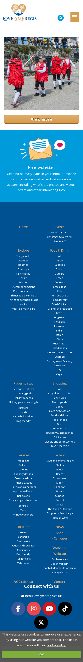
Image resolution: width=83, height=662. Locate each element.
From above (59, 478)
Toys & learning (60, 446)
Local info (23, 527)
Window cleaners (23, 514)
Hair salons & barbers (23, 487)
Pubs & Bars (60, 343)
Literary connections (23, 287)
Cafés (59, 278)
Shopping (60, 383)
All (59, 256)
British (59, 269)
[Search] (61, 18)
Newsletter (60, 548)
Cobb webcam (60, 559)
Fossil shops (60, 419)
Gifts (60, 424)
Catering (23, 469)
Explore (23, 250)
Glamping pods (23, 393)
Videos (60, 469)
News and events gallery (60, 460)
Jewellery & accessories (59, 432)
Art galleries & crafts (59, 393)
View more (41, 119)
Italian (59, 335)
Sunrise (59, 496)
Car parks (23, 537)
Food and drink (59, 415)
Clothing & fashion (59, 411)
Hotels (23, 412)
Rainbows (59, 487)
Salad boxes (60, 348)
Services (23, 455)
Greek (59, 313)
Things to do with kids (23, 295)
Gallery (60, 455)
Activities (23, 260)
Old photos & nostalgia (60, 513)
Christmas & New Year (59, 237)
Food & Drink (59, 250)
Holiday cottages (23, 398)
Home (23, 227)
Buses (23, 532)
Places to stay (23, 383)
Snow (59, 504)
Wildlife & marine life (23, 308)
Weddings (23, 460)
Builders (23, 465)
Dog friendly (23, 421)
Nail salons (23, 496)
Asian (60, 260)
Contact (59, 582)
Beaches (23, 264)
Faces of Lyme (60, 517)
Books (59, 406)
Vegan (59, 374)
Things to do (23, 256)
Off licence (59, 437)
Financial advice (23, 478)
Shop (60, 533)
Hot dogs (59, 321)
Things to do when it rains (23, 299)
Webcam (59, 554)
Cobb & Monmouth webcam (60, 568)
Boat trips (23, 269)
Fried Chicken (60, 304)
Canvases (61, 538)
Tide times (23, 563)
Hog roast (59, 317)
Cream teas (59, 287)
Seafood (60, 356)
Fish (59, 291)
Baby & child (60, 398)
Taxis (23, 510)
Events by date (59, 232)
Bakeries (60, 264)
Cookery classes (23, 474)
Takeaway (59, 365)
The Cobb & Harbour (60, 509)
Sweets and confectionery (60, 441)
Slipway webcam (59, 572)
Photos (60, 465)
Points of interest (23, 291)
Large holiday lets (23, 416)
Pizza (60, 339)
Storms (60, 491)
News (60, 527)
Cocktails (60, 282)
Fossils (23, 278)
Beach (59, 474)
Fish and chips (60, 295)
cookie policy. (56, 645)
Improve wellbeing (23, 491)
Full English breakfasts (60, 308)
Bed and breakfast (23, 389)
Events (59, 227)
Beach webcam (59, 563)
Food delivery (59, 299)
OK (41, 655)
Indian (59, 330)
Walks (23, 304)
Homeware (59, 428)
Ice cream (59, 326)
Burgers (59, 273)
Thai (59, 370)
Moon (59, 482)
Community (23, 550)
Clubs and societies (23, 545)
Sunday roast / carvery (60, 361)
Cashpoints (23, 541)
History (23, 282)
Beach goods (59, 402)
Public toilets (23, 558)
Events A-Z (60, 241)
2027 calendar (23, 582)
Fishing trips (23, 273)
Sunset (60, 500)
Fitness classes (23, 482)
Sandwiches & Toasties (59, 352)
